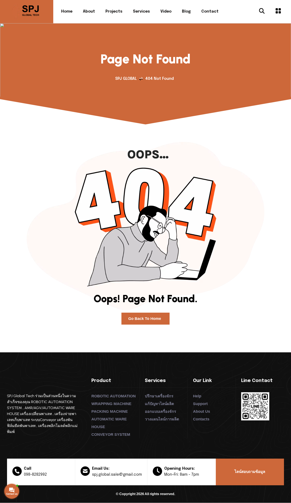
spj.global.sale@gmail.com (117, 475)
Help (197, 396)
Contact (210, 11)
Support (200, 404)
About (89, 11)
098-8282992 (35, 475)
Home (66, 11)
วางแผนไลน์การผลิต (162, 419)
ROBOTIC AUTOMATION (113, 396)
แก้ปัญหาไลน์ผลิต (159, 404)
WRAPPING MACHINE (111, 404)
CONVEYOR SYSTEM (110, 434)
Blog (186, 11)
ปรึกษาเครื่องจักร (159, 396)
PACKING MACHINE (109, 411)
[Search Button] (262, 11)
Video (165, 11)
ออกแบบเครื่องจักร (160, 411)
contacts (201, 419)
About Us (201, 411)
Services (141, 11)
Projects (113, 11)
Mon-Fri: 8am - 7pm (181, 475)
